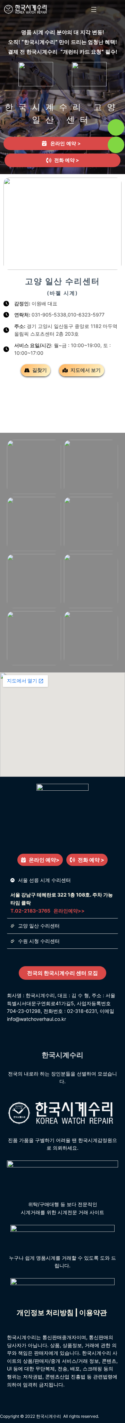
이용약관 (93, 1312)
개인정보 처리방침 (45, 1312)
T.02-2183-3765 (30, 911)
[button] (62, 160)
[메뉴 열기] (94, 9)
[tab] (62, 143)
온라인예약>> (69, 911)
